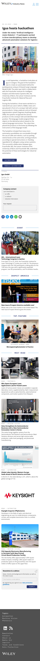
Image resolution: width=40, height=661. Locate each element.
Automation (9, 160)
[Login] (34, 4)
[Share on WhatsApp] (16, 216)
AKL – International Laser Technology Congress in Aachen (13, 258)
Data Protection (10, 647)
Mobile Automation (13, 166)
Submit (32, 587)
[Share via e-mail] (20, 216)
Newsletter (7, 633)
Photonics (11, 381)
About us (6, 638)
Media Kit (7, 640)
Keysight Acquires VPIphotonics (13, 511)
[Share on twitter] (7, 216)
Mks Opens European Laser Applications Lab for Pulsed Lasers (14, 385)
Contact (6, 636)
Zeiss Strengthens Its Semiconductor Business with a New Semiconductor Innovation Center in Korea (14, 428)
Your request (7, 204)
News (15, 24)
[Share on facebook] (3, 216)
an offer (7, 194)
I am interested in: (9, 191)
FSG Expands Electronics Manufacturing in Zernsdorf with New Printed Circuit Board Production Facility (16, 553)
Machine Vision (14, 423)
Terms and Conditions (13, 645)
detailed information (11, 199)
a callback (8, 196)
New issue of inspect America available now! (17, 305)
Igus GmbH (5, 174)
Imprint (6, 642)
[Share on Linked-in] (11, 216)
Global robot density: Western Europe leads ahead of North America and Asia (15, 473)
